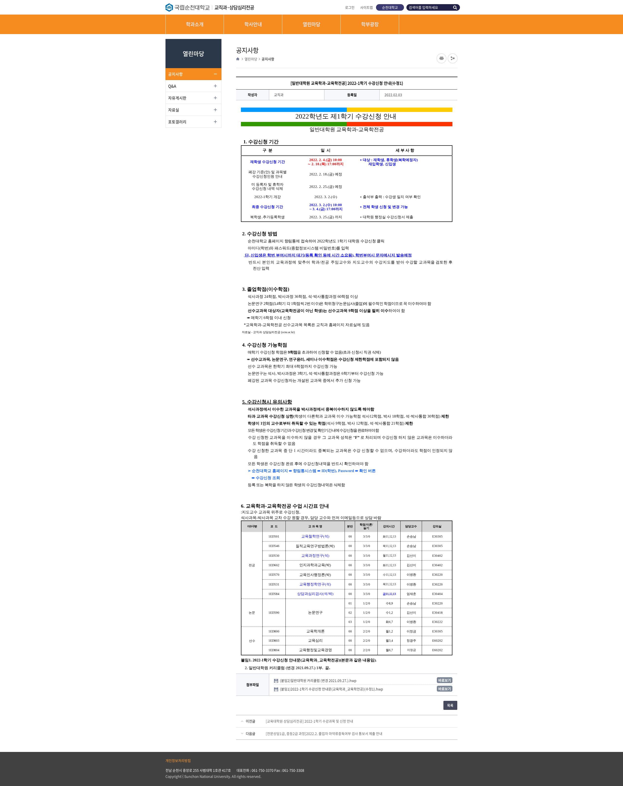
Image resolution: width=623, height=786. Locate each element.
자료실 (173, 110)
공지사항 (175, 74)
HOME (237, 59)
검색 (456, 7)
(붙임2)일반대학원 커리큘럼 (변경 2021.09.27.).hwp (318, 680)
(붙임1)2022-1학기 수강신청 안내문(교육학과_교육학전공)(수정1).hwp (332, 688)
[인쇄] (441, 58)
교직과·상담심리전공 (234, 7)
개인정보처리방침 (178, 760)
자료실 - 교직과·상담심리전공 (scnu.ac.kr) (268, 332)
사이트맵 (366, 7)
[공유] (453, 58)
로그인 (350, 7)
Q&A (172, 86)
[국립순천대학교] (189, 7)
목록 (450, 705)
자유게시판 (177, 98)
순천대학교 (390, 7)
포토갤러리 (177, 122)
